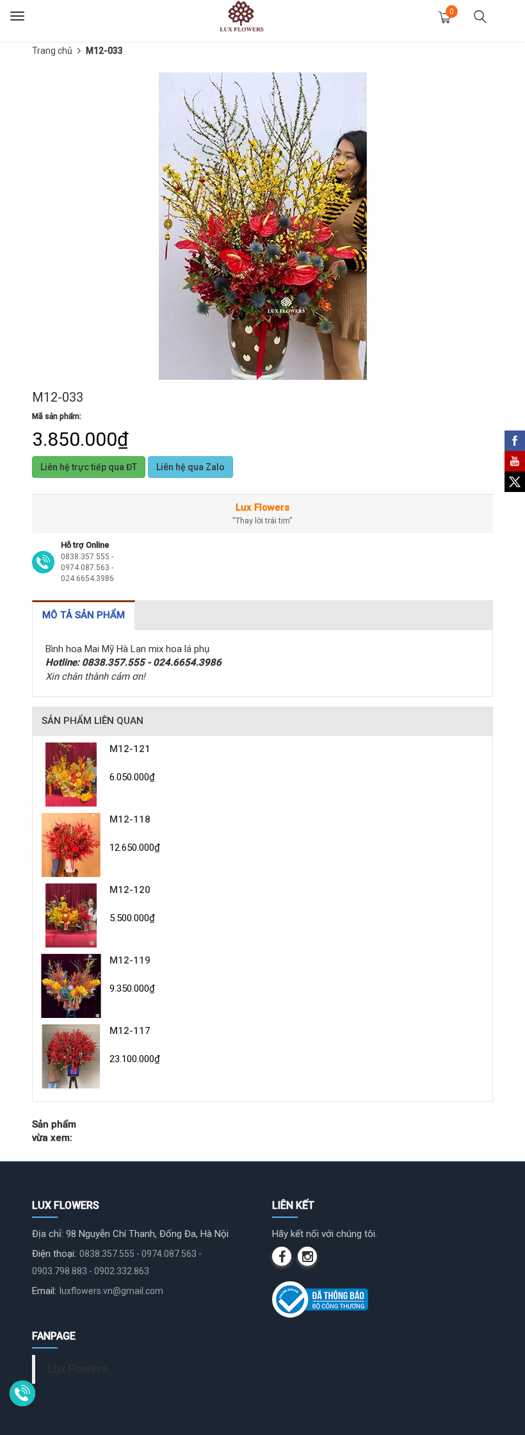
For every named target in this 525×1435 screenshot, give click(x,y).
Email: (44, 1291)
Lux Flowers (78, 1369)
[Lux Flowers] (242, 16)
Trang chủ (52, 50)
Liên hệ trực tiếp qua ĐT (88, 467)
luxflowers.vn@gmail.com (111, 1291)
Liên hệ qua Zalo (190, 467)
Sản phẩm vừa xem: (54, 1131)
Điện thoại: (54, 1253)
